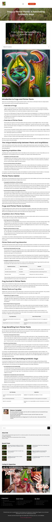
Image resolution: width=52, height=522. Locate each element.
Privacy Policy (23, 517)
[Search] (48, 428)
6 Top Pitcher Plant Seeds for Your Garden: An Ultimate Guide (41, 457)
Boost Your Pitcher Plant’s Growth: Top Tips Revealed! (15, 451)
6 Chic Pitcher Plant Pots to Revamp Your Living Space (40, 446)
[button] (23, 4)
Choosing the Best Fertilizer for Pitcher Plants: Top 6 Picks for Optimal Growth (15, 446)
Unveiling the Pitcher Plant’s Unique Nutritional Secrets (15, 457)
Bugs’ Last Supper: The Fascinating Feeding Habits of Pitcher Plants (39, 451)
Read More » (9, 447)
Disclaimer (29, 517)
